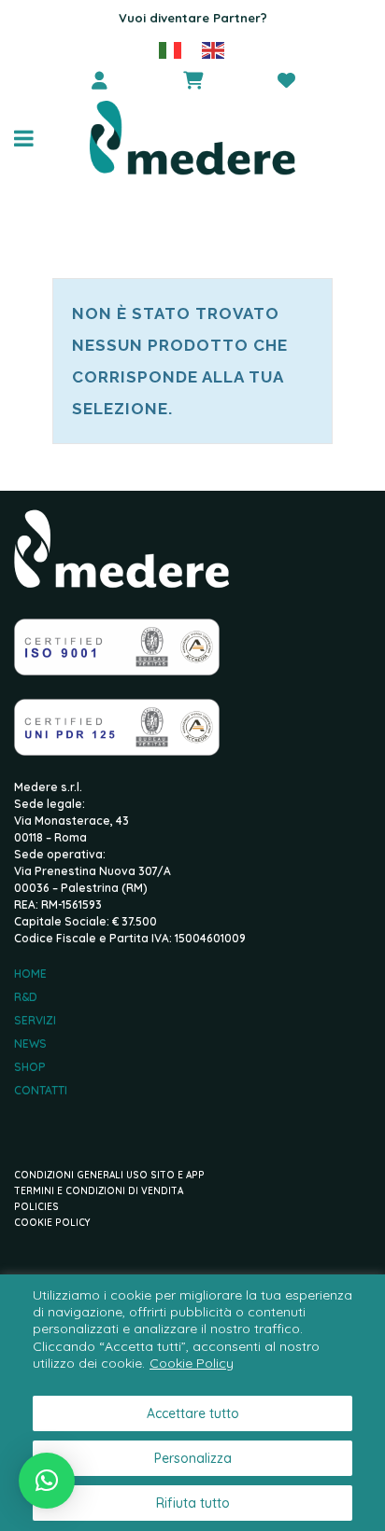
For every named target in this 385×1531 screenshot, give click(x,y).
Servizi (35, 1020)
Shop (30, 1067)
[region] (192, 1402)
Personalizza (193, 1458)
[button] (47, 1481)
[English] (213, 49)
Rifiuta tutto (193, 1503)
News (30, 1044)
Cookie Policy (192, 1363)
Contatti (40, 1090)
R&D (25, 997)
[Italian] (171, 49)
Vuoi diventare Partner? (193, 17)
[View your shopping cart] (192, 79)
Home (30, 974)
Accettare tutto (193, 1413)
